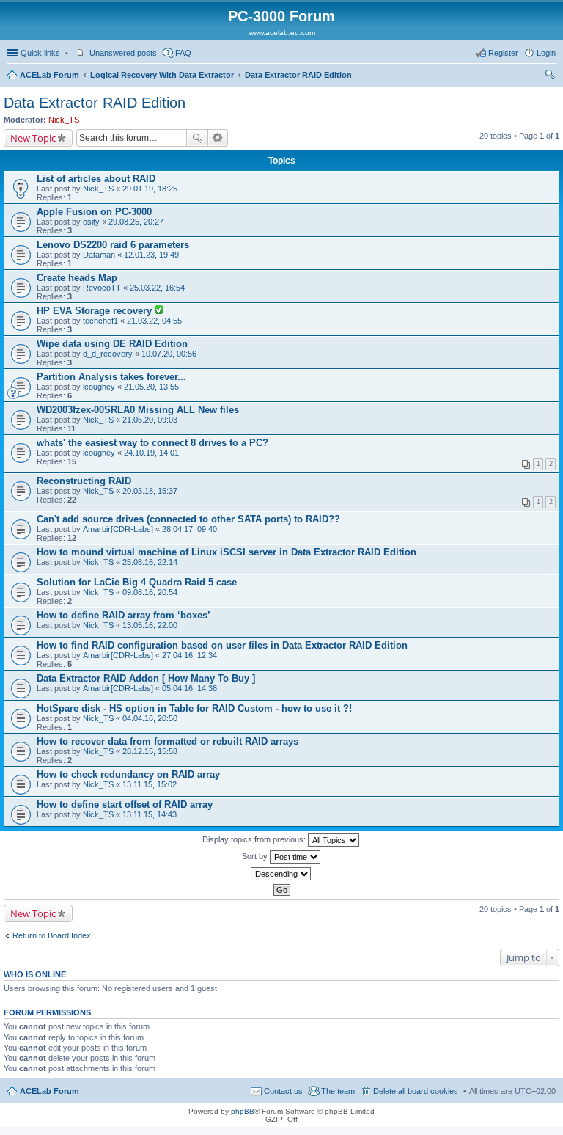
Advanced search (218, 138)
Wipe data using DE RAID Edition (112, 343)
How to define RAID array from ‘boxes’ (123, 615)
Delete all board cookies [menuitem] (415, 1091)
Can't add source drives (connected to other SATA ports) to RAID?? (188, 519)
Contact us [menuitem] (283, 1091)
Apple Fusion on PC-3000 (94, 211)
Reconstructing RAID (84, 480)
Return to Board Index (51, 935)
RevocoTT (102, 287)
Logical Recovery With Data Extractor (162, 74)
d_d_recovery (108, 353)
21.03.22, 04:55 (154, 320)
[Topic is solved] (159, 311)
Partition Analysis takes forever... (111, 376)
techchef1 (100, 320)
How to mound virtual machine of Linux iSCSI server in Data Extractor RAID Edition (226, 552)
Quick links (40, 52)
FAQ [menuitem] (183, 52)
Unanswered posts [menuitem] (123, 52)
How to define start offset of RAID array (125, 804)
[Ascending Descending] (281, 873)
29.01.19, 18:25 (149, 188)
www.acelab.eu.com (282, 33)
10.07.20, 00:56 (168, 353)
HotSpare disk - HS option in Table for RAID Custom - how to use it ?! (194, 708)
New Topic (33, 138)
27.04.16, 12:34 (189, 655)
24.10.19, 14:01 (151, 452)
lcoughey (99, 386)
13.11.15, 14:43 (149, 814)
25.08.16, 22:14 (149, 562)
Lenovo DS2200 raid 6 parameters (113, 244)
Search (197, 138)
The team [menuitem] (338, 1091)
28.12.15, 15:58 (149, 751)
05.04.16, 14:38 (189, 688)
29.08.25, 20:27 (135, 221)
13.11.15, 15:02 (149, 784)
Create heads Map (77, 277)
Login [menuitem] (546, 52)
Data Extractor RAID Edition (298, 74)
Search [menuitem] (550, 76)
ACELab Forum (49, 74)
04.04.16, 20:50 (149, 718)
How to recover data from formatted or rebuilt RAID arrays (167, 741)
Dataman (99, 254)
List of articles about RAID (96, 178)
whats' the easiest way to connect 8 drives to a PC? (152, 442)
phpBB (242, 1111)
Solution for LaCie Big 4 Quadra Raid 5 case (137, 582)
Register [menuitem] (503, 52)
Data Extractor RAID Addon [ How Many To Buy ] (146, 678)
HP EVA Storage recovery (96, 310)
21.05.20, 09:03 (149, 419)
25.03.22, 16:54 (157, 287)
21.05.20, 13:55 (151, 386)
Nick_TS (63, 119)
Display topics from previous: (255, 839)
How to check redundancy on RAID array (128, 774)
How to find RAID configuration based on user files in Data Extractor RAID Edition (222, 645)
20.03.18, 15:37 (149, 490)
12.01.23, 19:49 (151, 254)
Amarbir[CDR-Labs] (118, 529)
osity (91, 221)
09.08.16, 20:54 (149, 592)
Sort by (256, 856)
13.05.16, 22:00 (149, 625)
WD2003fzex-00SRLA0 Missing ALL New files (138, 409)
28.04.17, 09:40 (189, 529)
